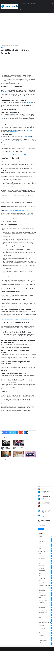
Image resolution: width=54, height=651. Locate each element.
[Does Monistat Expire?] (30, 454)
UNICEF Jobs (40, 615)
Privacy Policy (42, 649)
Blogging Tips (40, 541)
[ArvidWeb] (9, 6)
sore (25, 117)
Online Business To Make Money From (44, 622)
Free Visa (40, 605)
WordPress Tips (41, 568)
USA (39, 630)
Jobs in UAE (40, 587)
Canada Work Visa (41, 570)
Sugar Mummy (40, 633)
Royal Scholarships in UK (42, 600)
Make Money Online (33, 3)
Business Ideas (41, 625)
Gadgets (39, 566)
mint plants (5, 91)
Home (2, 45)
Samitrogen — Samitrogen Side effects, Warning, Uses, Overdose (6, 459)
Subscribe (41, 528)
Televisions (40, 555)
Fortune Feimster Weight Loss (18, 448)
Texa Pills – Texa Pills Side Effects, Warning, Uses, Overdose (17, 210)
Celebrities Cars (41, 556)
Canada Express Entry (42, 578)
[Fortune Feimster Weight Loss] (18, 443)
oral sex (26, 103)
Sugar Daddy (40, 632)
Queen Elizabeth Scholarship (43, 628)
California (40, 617)
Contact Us (51, 649)
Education (40, 536)
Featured (40, 638)
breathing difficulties (29, 130)
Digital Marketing (41, 620)
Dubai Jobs (40, 583)
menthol (23, 88)
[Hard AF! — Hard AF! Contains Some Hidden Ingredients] (6, 443)
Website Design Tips (41, 551)
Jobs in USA (40, 561)
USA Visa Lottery (41, 602)
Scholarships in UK (41, 590)
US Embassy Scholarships (42, 640)
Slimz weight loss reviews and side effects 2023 (30, 441)
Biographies (40, 642)
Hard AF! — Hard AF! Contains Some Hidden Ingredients (5, 448)
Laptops (39, 548)
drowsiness (30, 201)
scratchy (27, 117)
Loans (21, 3)
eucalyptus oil (27, 88)
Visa (39, 619)
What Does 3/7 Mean (45, 488)
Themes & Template (41, 588)
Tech (39, 563)
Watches (39, 580)
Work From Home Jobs (42, 614)
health (5, 45)
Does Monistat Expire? (29, 458)
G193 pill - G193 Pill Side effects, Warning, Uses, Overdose (46, 511)
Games (39, 575)
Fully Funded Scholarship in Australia (44, 609)
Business (24, 3)
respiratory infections (14, 131)
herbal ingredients (4, 140)
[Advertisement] (27, 20)
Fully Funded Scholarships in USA (44, 585)
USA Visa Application (42, 595)
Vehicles (39, 543)
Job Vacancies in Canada (42, 610)
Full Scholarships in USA (42, 582)
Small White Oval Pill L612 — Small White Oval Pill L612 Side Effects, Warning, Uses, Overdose (18, 460)
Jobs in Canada (41, 565)
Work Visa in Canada (41, 607)
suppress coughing (26, 136)
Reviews (21, 9)
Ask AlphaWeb (40, 560)
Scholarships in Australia (42, 612)
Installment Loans (41, 635)
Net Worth (40, 553)
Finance (28, 3)
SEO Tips (40, 573)
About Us (47, 649)
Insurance (40, 637)
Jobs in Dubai (40, 592)
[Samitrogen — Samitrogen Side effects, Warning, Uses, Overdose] (6, 454)
